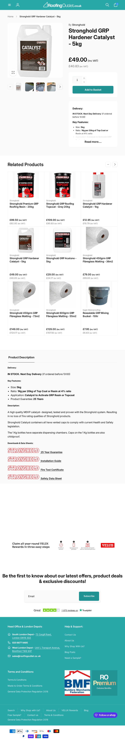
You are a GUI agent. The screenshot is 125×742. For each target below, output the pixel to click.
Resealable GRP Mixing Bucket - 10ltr (96, 314)
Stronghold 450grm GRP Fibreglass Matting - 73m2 (25, 314)
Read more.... (93, 141)
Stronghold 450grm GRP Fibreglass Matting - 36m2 (98, 260)
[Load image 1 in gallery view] (18, 87)
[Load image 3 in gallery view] (40, 87)
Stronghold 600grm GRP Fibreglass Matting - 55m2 (61, 314)
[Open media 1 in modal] (35, 50)
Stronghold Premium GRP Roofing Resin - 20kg (24, 205)
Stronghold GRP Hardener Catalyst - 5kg (24, 260)
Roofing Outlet (97, 731)
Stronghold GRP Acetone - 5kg (61, 260)
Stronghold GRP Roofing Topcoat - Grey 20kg (60, 205)
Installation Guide (50, 460)
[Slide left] (10, 86)
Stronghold (77, 24)
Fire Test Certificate (52, 469)
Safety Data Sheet (51, 478)
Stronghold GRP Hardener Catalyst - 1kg (97, 205)
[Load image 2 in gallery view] (29, 87)
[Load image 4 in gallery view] (51, 87)
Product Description (21, 357)
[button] (9, 5)
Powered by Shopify (110, 731)
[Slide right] (59, 86)
